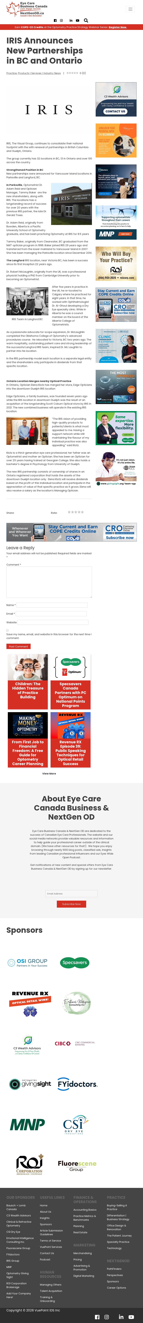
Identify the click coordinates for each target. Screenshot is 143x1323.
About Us (45, 1211)
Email (10, 613)
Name (11, 605)
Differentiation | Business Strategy (118, 1217)
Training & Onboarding (47, 1299)
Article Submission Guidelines (51, 1232)
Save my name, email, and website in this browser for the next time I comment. (48, 636)
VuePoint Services (51, 1247)
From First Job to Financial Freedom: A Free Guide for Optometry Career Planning (28, 753)
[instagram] (61, 20)
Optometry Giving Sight (17, 1275)
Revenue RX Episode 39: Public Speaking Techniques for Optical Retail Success (70, 753)
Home (43, 1205)
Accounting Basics (84, 1210)
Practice (11, 73)
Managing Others (50, 1284)
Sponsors (46, 1224)
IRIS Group (12, 1261)
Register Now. (118, 27)
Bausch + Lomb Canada (16, 1207)
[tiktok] (66, 20)
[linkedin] (71, 20)
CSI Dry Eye (13, 1232)
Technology (114, 1248)
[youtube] (77, 20)
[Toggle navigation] (130, 9)
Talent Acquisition (51, 1291)
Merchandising (82, 1253)
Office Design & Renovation (116, 1227)
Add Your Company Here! (18, 1295)
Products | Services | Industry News (39, 73)
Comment (13, 564)
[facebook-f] (55, 20)
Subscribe (107, 1313)
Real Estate (80, 1232)
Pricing (77, 1259)
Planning (78, 1226)
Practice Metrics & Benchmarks (84, 1218)
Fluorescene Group (18, 1248)
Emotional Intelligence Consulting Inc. (20, 1240)
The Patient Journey (119, 1235)
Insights (45, 1218)
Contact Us (47, 1253)
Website (11, 622)
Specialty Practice (118, 1242)
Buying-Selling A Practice (117, 1207)
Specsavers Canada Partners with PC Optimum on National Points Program (70, 694)
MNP (9, 1267)
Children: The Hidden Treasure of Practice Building (27, 690)
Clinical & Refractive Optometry (18, 1223)
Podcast (45, 1259)
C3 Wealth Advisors (18, 1215)
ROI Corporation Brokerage (16, 1285)
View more (49, 773)
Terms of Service (50, 1240)
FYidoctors (13, 1254)
